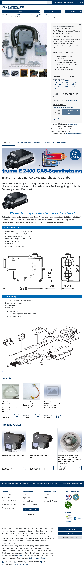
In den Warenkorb (71, 112)
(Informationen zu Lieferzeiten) (63, 107)
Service (46, 495)
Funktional (8, 564)
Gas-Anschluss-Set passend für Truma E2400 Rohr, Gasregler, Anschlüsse (31, 405)
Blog (45, 498)
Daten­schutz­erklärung (37, 558)
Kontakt (31, 514)
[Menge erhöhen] (59, 110)
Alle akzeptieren (70, 529)
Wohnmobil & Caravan (24, 15)
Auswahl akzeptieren (70, 537)
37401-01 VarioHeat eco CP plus (13, 455)
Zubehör (47, 142)
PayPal (46, 562)
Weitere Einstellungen (22, 564)
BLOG (20, 11)
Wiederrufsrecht (28, 501)
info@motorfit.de (10, 504)
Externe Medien (33, 562)
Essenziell (8, 562)
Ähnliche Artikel (59, 142)
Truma (48, 15)
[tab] (8, 142)
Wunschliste (80, 25)
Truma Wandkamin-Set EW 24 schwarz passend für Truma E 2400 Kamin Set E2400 (66, 87)
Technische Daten (24, 142)
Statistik (20, 562)
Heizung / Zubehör (38, 15)
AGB (24, 495)
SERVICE (51, 11)
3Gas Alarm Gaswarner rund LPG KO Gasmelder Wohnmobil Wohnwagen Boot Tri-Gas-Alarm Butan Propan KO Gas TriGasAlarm (69, 459)
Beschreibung (8, 142)
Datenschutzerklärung (31, 504)
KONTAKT (72, 11)
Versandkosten (72, 100)
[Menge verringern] (59, 113)
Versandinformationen (74, 134)
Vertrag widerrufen (31, 509)
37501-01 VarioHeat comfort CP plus (41, 456)
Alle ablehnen (70, 533)
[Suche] (49, 2)
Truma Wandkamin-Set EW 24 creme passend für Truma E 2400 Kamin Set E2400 (52, 405)
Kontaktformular (10, 508)
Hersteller (37, 142)
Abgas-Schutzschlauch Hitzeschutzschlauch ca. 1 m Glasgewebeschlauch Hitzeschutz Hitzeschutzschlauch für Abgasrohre (10, 407)
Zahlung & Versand (51, 501)
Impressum (27, 498)
